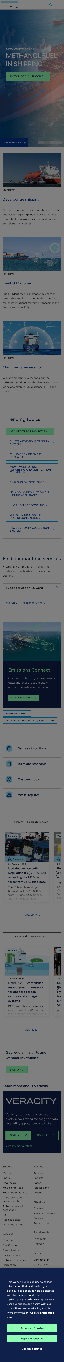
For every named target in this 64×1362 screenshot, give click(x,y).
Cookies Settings (32, 1348)
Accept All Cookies (32, 1328)
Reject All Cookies (32, 1338)
